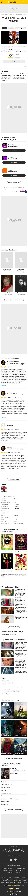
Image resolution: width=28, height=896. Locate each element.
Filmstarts (5, 868)
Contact (3, 877)
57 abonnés (9, 393)
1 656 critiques (16, 449)
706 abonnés (10, 363)
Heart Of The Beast (5, 787)
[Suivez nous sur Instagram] (14, 850)
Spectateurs (10, 54)
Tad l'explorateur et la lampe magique (10, 798)
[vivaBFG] (3, 448)
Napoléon (21, 571)
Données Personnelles (8, 880)
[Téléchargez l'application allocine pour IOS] (11, 859)
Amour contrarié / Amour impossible (11, 691)
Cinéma (6, 14)
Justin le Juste (4, 804)
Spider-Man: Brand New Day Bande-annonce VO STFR (7, 753)
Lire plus (3, 385)
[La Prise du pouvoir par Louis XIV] (7, 561)
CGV (6, 879)
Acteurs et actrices (9, 250)
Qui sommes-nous (10, 877)
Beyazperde (6, 870)
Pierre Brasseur (21, 292)
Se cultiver (6, 689)
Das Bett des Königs (9, 634)
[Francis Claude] (7, 260)
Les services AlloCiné (10, 882)
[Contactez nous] (23, 850)
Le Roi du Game (5, 801)
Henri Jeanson (15, 49)
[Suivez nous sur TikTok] (18, 850)
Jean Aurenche (7, 49)
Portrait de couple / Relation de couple (12, 687)
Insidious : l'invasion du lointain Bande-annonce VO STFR (7, 735)
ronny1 (9, 392)
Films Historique (19, 14)
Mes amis (17, 54)
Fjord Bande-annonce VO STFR (21, 753)
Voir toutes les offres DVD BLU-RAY (14, 187)
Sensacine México (12, 872)
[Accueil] (12, 2)
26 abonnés (9, 449)
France (15, 498)
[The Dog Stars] (5, 773)
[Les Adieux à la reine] (7, 542)
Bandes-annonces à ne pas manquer (14, 758)
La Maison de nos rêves (6, 784)
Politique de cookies (12, 879)
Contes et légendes (7, 685)
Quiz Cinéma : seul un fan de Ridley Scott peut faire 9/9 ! (21, 617)
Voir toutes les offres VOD (14, 182)
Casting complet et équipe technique (14, 299)
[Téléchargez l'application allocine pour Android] (16, 859)
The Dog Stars (13, 768)
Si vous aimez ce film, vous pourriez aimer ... (12, 531)
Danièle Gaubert (16, 51)
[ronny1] (3, 393)
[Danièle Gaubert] (21, 260)
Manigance (5, 680)
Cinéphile (5, 693)
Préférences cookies (22, 879)
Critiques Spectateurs (10, 358)
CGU (2, 879)
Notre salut (3, 790)
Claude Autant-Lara (7, 48)
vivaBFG (9, 447)
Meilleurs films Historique (9, 575)
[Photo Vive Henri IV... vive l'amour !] (4, 489)
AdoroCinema (19, 870)
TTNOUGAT (10, 361)
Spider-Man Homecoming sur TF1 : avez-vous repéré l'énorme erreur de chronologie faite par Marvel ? (20, 602)
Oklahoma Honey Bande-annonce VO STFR (21, 717)
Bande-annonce (14, 773)
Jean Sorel (24, 51)
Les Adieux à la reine (7, 551)
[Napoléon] (21, 561)
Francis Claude (8, 51)
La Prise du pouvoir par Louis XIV (10, 571)
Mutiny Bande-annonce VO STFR (7, 717)
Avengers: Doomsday (6, 793)
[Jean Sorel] (7, 283)
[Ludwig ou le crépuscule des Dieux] (21, 542)
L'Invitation (3, 781)
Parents (5, 695)
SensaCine (19, 868)
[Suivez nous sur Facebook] (5, 850)
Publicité (24, 877)
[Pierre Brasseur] (21, 283)
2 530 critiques (16, 363)
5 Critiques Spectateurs (14, 479)
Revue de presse (18, 880)
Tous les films (11, 14)
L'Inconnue (3, 796)
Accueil (3, 14)
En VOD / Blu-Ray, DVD (8, 140)
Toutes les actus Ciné (14, 626)
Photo (4, 485)
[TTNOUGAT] (3, 362)
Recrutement (18, 877)
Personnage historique (8, 682)
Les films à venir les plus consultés (14, 809)
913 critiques (16, 393)
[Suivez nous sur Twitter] (10, 850)
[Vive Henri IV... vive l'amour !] (14, 37)
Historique (23, 46)
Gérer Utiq (19, 882)
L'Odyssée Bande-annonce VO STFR (21, 735)
